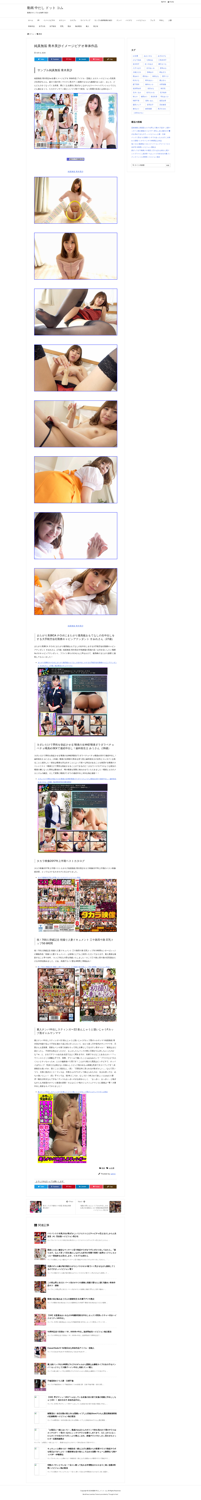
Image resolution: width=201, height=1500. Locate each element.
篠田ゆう (144, 96)
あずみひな (162, 56)
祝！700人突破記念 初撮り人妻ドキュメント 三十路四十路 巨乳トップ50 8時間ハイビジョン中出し (74, 967)
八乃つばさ (137, 68)
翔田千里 (136, 101)
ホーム (31, 34)
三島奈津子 (162, 60)
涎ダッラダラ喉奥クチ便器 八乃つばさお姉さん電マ (150, 150)
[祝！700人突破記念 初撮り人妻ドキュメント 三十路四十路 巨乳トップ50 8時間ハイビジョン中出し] (77, 995)
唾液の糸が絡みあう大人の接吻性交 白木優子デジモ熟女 (70, 1299)
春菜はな (155, 76)
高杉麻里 (162, 105)
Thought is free (113, 1494)
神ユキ (135, 96)
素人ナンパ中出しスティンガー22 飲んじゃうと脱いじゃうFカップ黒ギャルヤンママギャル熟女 (73, 1092)
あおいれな (148, 56)
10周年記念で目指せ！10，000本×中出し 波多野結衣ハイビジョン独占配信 (79, 1331)
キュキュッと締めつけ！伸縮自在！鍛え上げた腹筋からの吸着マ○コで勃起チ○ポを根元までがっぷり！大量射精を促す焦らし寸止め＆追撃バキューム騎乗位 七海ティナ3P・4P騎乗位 (82, 1451)
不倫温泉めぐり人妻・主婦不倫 (60, 1381)
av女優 (111, 1168)
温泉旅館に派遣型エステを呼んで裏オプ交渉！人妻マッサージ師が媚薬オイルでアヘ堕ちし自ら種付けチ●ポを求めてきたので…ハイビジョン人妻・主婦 (150, 131)
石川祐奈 (163, 92)
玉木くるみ (137, 92)
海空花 (163, 88)
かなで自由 (137, 60)
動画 (40, 34)
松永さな (136, 80)
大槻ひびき (137, 72)
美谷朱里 (154, 96)
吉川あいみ (150, 68)
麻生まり (136, 109)
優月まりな (162, 64)
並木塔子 (136, 64)
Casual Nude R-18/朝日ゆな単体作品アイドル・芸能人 (70, 1348)
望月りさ (165, 76)
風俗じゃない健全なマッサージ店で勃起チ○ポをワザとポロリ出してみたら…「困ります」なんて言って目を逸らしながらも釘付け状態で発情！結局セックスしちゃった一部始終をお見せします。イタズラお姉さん (81, 1253)
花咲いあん (149, 101)
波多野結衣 (137, 88)
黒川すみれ (162, 109)
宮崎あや (150, 72)
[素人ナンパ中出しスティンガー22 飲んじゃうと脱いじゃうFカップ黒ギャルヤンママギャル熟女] (62, 1128)
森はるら (162, 80)
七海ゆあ (149, 60)
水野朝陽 (162, 84)
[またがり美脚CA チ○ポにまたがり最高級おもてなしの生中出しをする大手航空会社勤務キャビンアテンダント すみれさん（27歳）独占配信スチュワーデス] (72, 702)
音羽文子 (150, 105)
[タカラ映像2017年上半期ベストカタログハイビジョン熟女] (77, 905)
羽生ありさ (165, 96)
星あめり (136, 76)
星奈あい (146, 76)
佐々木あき (149, 64)
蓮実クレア (137, 105)
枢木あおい (149, 80)
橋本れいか (149, 84)
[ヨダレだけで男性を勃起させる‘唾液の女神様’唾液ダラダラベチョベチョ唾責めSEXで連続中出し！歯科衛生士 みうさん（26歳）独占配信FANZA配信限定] (72, 818)
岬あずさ (162, 72)
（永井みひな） (138, 113)
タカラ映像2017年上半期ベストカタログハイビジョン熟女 (59, 877)
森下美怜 (136, 84)
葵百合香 (162, 101)
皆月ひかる (150, 92)
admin (113, 1174)
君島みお (163, 68)
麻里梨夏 (148, 109)
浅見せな (150, 88)
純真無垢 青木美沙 (75, 171)
